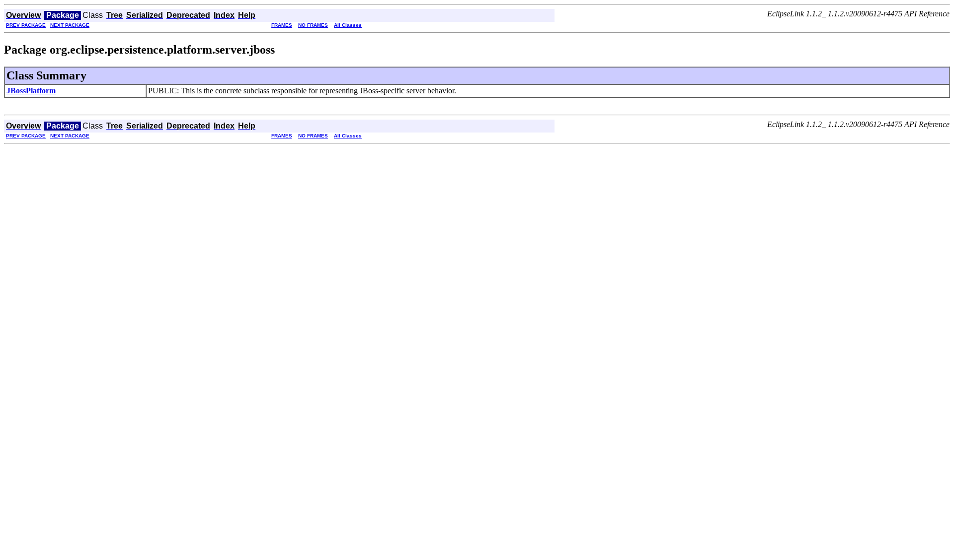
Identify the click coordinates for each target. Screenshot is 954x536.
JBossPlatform (31, 90)
